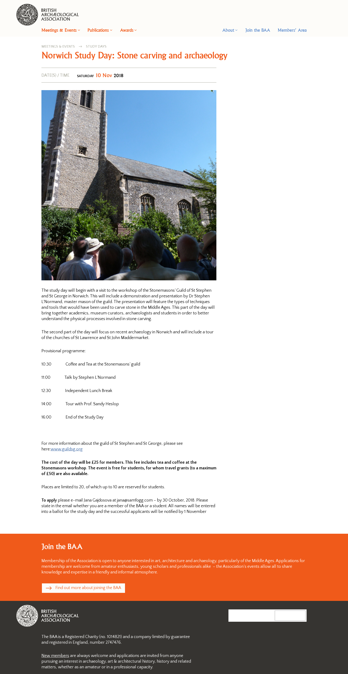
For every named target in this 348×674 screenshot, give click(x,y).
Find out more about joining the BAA (88, 588)
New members (55, 655)
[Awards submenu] (135, 30)
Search (295, 615)
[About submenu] (236, 30)
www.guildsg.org (67, 449)
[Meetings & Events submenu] (79, 30)
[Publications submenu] (111, 30)
